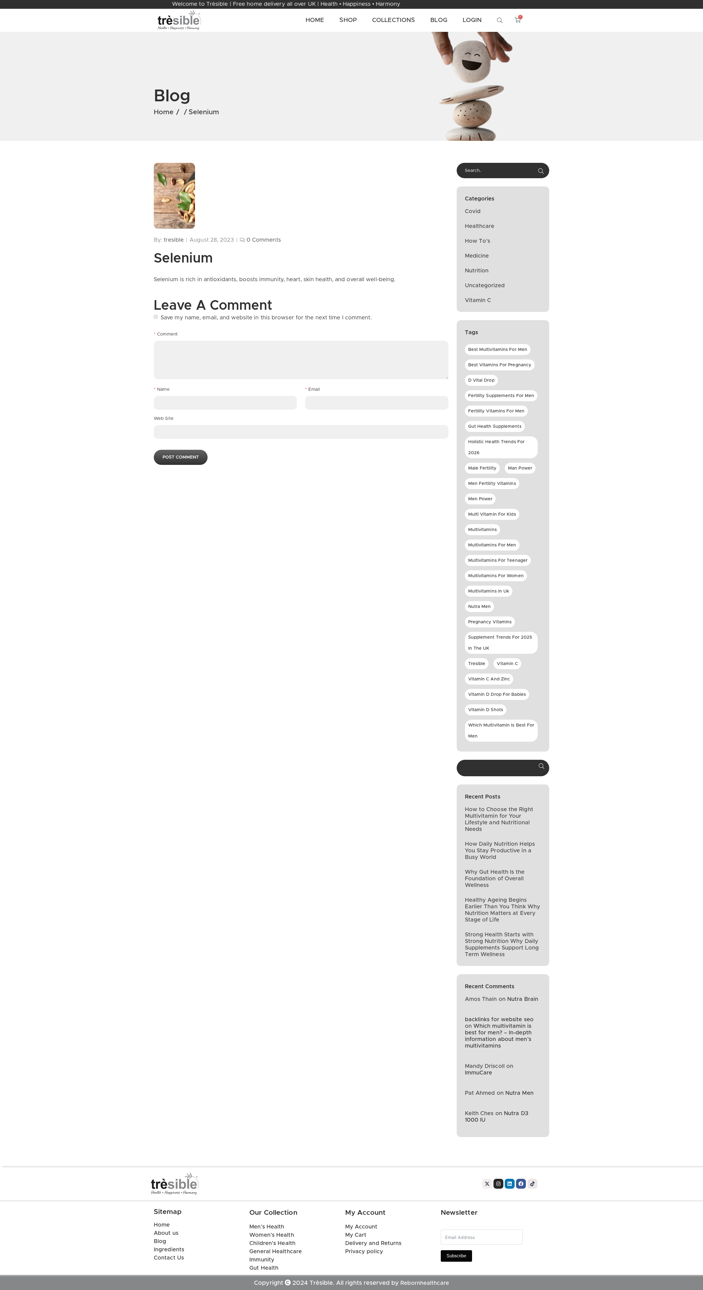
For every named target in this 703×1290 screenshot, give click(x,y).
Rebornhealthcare (424, 1283)
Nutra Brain (522, 999)
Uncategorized (485, 285)
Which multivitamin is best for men (501, 730)
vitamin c (507, 663)
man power (520, 468)
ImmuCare (478, 1073)
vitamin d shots (485, 710)
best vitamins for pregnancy (500, 365)
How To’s (477, 241)
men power (480, 499)
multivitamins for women (496, 576)
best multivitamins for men (498, 349)
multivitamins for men (492, 545)
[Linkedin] (510, 1184)
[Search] (541, 171)
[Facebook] (521, 1184)
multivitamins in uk (488, 591)
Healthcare (480, 226)
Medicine (477, 256)
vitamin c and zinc (489, 679)
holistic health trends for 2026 (496, 447)
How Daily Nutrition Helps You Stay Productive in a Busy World (500, 850)
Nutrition (477, 270)
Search (541, 768)
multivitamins (482, 529)
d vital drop (481, 380)
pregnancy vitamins (490, 622)
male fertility (482, 468)
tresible (477, 663)
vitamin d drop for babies (497, 694)
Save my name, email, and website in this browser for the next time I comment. (266, 317)
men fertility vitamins (492, 483)
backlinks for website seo (499, 1019)
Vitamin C (478, 300)
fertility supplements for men (501, 395)
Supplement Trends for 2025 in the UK (500, 642)
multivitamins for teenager (498, 560)
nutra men (479, 606)
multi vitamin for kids (492, 514)
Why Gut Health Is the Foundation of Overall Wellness (495, 878)
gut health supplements (494, 426)
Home (164, 112)
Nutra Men (519, 1093)
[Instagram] (498, 1184)
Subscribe (456, 1255)
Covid (473, 211)
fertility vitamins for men (496, 411)
